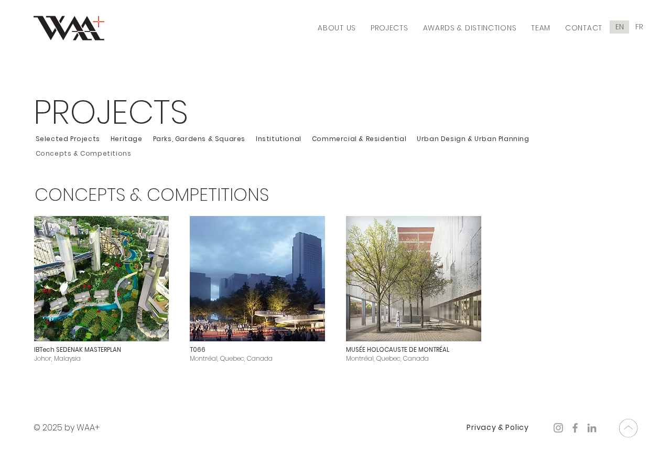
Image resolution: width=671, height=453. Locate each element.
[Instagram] (558, 428)
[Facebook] (575, 428)
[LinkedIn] (592, 428)
